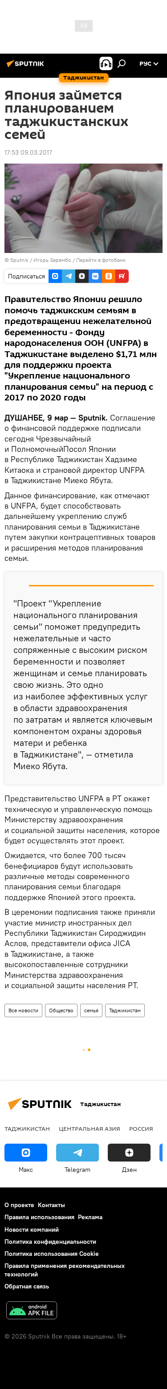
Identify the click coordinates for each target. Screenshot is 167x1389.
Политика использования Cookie (51, 1254)
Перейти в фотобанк (101, 260)
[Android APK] (31, 1311)
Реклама (90, 1217)
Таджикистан (125, 1010)
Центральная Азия (89, 1128)
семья (91, 1010)
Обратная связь (26, 1286)
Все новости (23, 1010)
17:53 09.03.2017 (28, 152)
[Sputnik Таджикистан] (26, 67)
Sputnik (20, 260)
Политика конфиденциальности (50, 1241)
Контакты (51, 1205)
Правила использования (39, 1217)
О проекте (19, 1205)
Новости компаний (31, 1229)
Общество (61, 1010)
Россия (141, 1128)
